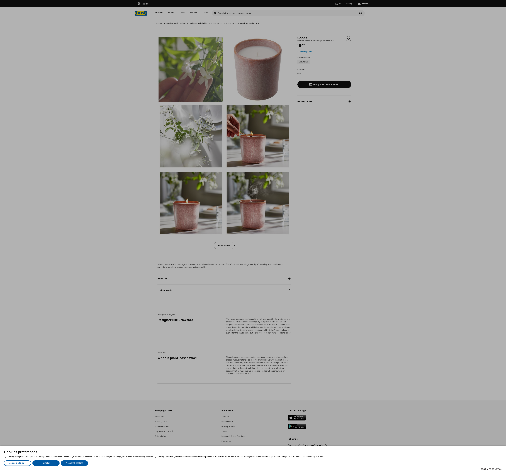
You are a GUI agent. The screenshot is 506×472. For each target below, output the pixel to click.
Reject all (46, 463)
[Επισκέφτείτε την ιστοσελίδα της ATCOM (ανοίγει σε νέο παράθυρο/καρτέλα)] (491, 469)
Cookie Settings (16, 463)
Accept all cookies (74, 463)
